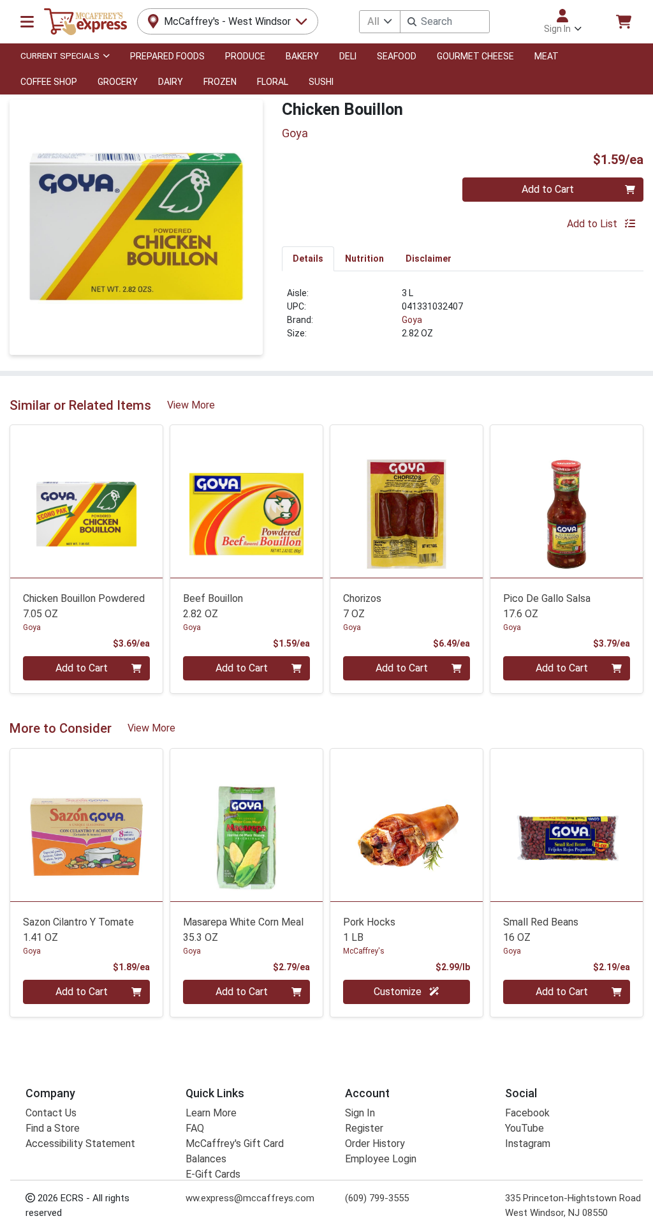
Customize (399, 992)
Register (364, 1128)
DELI (347, 56)
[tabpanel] (462, 318)
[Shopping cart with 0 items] (624, 21)
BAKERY (302, 56)
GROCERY (118, 82)
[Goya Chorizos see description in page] (406, 501)
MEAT (546, 56)
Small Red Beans (540, 929)
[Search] (411, 21)
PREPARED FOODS (167, 56)
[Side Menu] (27, 21)
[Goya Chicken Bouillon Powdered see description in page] (86, 501)
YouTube (524, 1128)
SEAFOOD (396, 56)
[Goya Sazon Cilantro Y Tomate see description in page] (86, 825)
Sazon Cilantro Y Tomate (78, 929)
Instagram (527, 1143)
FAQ (195, 1128)
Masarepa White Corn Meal (243, 929)
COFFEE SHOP (48, 82)
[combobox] (444, 22)
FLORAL (272, 82)
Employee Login (380, 1159)
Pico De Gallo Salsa (547, 606)
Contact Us (51, 1113)
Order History (375, 1143)
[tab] (308, 258)
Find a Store (53, 1128)
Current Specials (59, 55)
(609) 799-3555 (377, 1198)
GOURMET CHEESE (475, 56)
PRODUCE (245, 56)
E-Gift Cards (213, 1174)
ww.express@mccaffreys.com (250, 1198)
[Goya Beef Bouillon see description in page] (246, 501)
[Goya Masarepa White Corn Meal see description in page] (246, 825)
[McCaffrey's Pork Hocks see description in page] (406, 825)
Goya (412, 320)
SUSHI (321, 82)
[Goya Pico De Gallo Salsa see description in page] (566, 501)
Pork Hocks (369, 929)
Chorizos (362, 606)
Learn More (211, 1113)
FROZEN (220, 82)
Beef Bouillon (213, 606)
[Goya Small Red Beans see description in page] (566, 825)
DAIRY (170, 82)
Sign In (360, 1113)
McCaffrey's (364, 951)
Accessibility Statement (80, 1143)
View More (191, 405)
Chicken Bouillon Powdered (84, 606)
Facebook (527, 1113)
